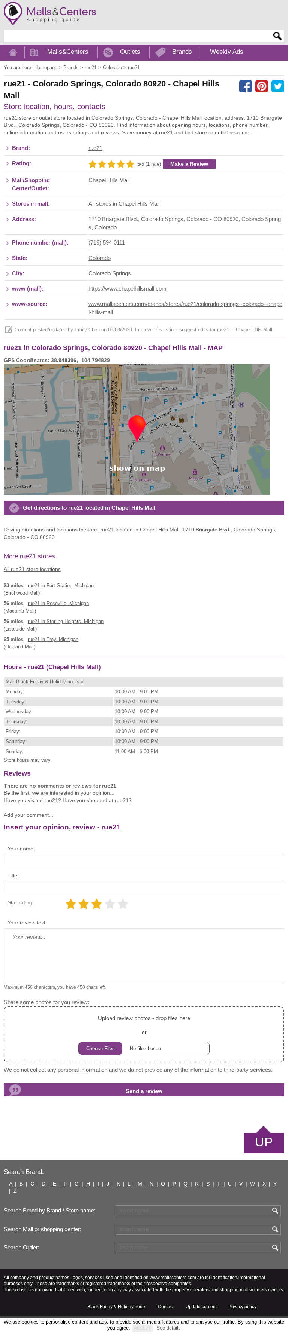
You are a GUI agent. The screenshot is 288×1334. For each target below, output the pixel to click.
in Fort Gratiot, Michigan (61, 585)
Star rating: (21, 902)
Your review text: (27, 923)
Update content (201, 1306)
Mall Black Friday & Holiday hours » (45, 681)
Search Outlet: (21, 1248)
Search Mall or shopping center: (42, 1229)
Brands (182, 51)
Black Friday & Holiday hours (116, 1306)
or (144, 1025)
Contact (166, 1306)
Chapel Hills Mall (108, 180)
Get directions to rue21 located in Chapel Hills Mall (89, 508)
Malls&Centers (67, 51)
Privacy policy (242, 1306)
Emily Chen (87, 329)
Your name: (21, 849)
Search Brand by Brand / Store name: (50, 1211)
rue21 (95, 148)
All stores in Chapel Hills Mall (123, 204)
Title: (13, 875)
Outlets (130, 51)
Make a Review (189, 164)
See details (168, 1328)
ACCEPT (142, 1328)
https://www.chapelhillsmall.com (127, 289)
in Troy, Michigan (53, 639)
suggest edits (193, 329)
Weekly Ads (226, 51)
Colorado (99, 258)
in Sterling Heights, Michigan (66, 621)
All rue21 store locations (32, 569)
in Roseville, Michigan (58, 603)
